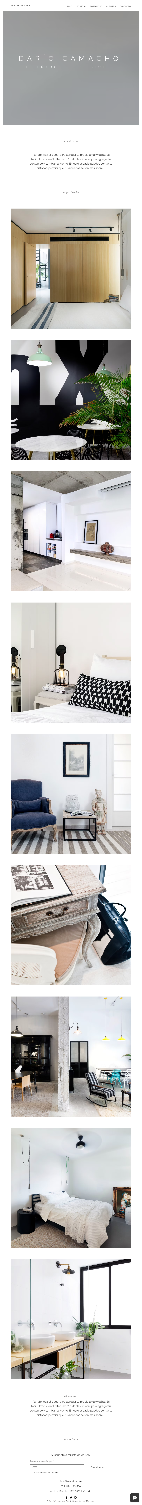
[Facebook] (66, 1497)
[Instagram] (75, 1497)
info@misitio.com (71, 1481)
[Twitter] (71, 1497)
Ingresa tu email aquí (42, 1461)
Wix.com (90, 1501)
